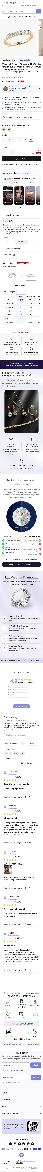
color (16, 753)
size (5, 753)
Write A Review (21, 706)
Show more (8, 758)
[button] (38, 88)
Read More (20, 242)
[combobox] (19, 11)
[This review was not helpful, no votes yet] (29, 797)
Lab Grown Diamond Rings (13, 1044)
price (22, 753)
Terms (13, 1083)
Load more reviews (21, 979)
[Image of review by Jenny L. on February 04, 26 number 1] (8, 869)
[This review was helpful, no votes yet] (25, 797)
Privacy (18, 1083)
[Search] (38, 11)
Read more (18, 834)
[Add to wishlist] (39, 28)
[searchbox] (12, 743)
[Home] (13, 4)
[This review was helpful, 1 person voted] (25, 970)
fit (10, 753)
